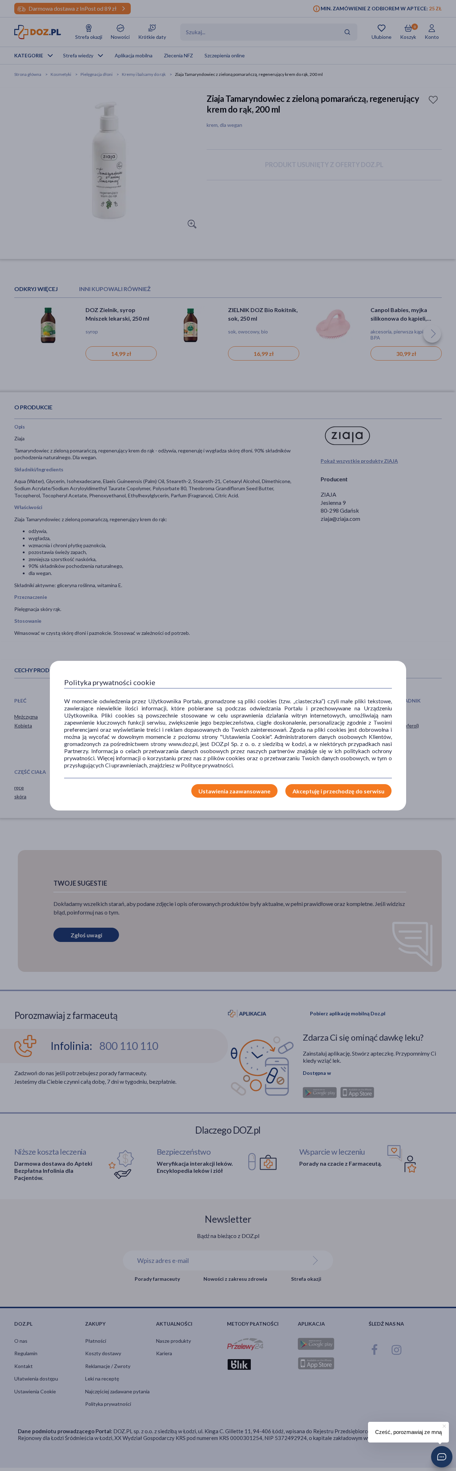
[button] (441, 1456)
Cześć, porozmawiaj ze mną (408, 1432)
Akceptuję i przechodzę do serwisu (338, 791)
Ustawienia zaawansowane (234, 791)
